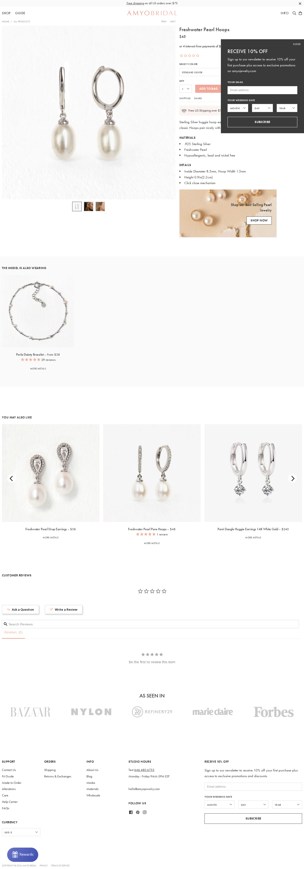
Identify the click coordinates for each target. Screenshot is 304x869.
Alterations (9, 789)
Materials (92, 789)
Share (198, 98)
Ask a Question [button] (23, 609)
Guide (20, 13)
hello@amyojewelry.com (144, 789)
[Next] (292, 478)
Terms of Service (60, 865)
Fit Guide (8, 776)
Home (5, 21)
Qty (181, 81)
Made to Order (11, 783)
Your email (235, 82)
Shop (6, 13)
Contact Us (9, 770)
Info (285, 13)
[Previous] (11, 478)
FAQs (5, 808)
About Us (92, 770)
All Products (22, 21)
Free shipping (135, 3)
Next (173, 21)
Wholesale (93, 795)
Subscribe (253, 818)
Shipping (185, 98)
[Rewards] (22, 855)
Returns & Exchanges (57, 776)
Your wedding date (218, 796)
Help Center (10, 802)
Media (90, 783)
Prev (163, 21)
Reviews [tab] (10, 632)
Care (5, 795)
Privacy (44, 865)
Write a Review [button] (66, 609)
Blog (89, 776)
